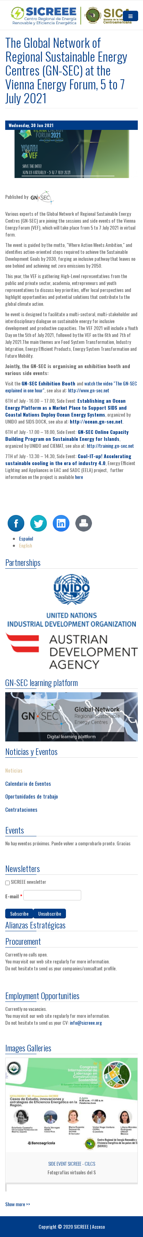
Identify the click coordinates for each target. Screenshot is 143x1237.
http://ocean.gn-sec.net (96, 421)
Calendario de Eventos (28, 783)
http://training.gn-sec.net (111, 445)
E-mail (13, 896)
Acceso (98, 1226)
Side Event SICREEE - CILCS (71, 1163)
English (25, 545)
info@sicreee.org (86, 1022)
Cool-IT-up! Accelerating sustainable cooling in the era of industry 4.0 (68, 459)
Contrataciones (21, 809)
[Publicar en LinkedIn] (61, 522)
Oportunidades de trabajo (31, 796)
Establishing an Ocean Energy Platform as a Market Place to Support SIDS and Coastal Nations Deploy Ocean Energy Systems (66, 407)
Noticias (14, 770)
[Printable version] (83, 522)
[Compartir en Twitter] (38, 522)
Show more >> (17, 1204)
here (79, 476)
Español (26, 538)
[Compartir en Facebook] (16, 522)
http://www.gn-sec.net (89, 390)
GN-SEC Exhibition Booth (48, 383)
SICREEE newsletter (28, 881)
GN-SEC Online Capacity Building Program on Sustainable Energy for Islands (66, 435)
